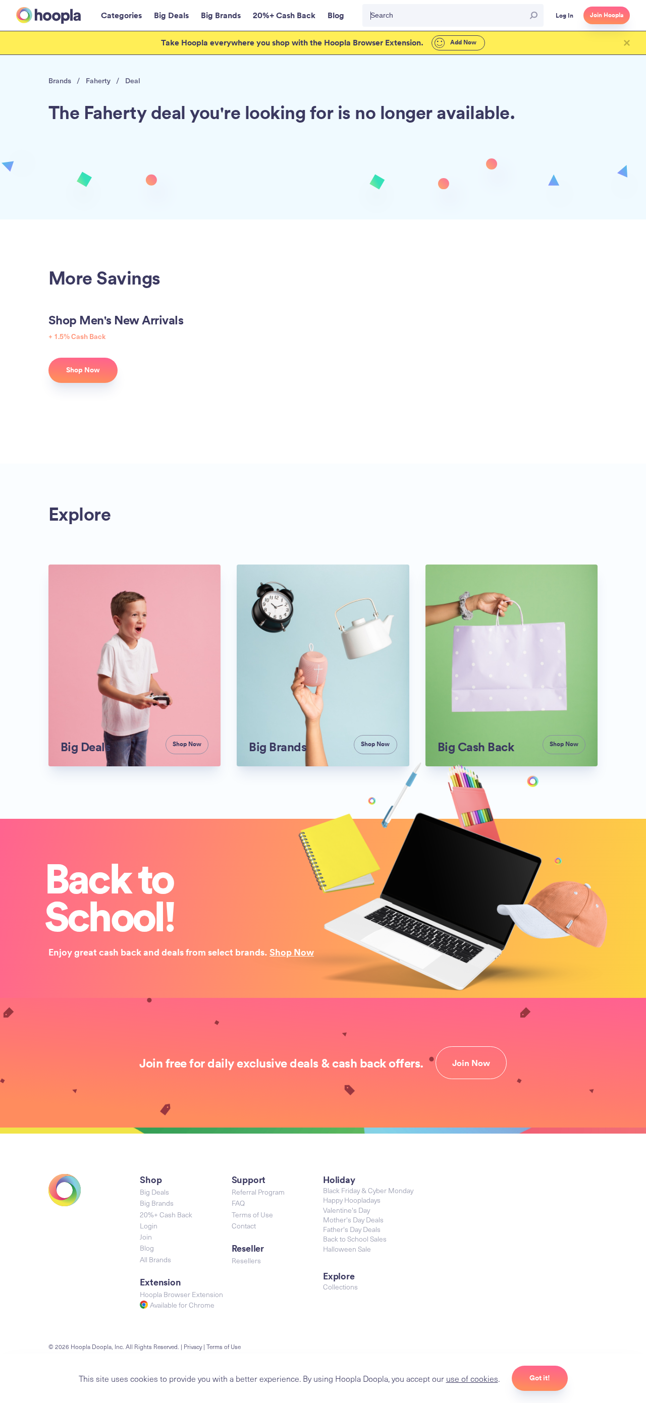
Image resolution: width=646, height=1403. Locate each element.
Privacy (193, 1346)
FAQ (238, 1203)
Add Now (462, 42)
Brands (59, 80)
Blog (147, 1248)
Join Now (471, 1063)
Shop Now (292, 952)
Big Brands (157, 1203)
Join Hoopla (606, 15)
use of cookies (472, 1378)
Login (148, 1225)
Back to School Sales (355, 1239)
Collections (340, 1287)
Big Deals (154, 1192)
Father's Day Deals (352, 1229)
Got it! (539, 1378)
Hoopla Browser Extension (181, 1294)
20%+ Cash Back (166, 1214)
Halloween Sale (347, 1249)
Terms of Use (252, 1214)
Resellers (246, 1260)
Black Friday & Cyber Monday (368, 1190)
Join (146, 1237)
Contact (244, 1225)
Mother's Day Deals (353, 1219)
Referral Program (258, 1192)
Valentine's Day (346, 1210)
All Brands (155, 1259)
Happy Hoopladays (352, 1200)
